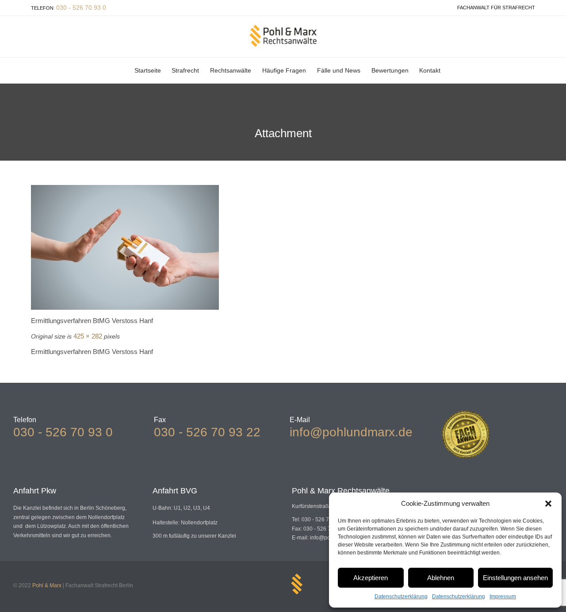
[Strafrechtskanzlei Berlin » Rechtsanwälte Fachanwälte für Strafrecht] (283, 36)
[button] (548, 503)
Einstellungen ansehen (515, 577)
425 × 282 (87, 336)
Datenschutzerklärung (401, 596)
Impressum (503, 596)
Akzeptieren (370, 577)
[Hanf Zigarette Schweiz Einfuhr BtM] (283, 247)
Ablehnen (440, 577)
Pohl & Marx (46, 585)
